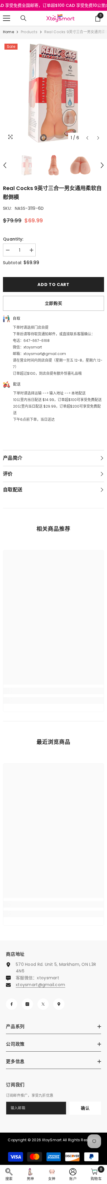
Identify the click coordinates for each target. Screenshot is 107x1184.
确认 (85, 1108)
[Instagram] (27, 1004)
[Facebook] (11, 1004)
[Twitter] (43, 1004)
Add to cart (53, 284)
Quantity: (13, 239)
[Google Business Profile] (58, 1004)
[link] (53, 691)
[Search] (23, 18)
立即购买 (53, 303)
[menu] (6, 18)
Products (29, 31)
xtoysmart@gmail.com (40, 985)
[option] (53, 93)
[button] (87, 138)
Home (8, 31)
